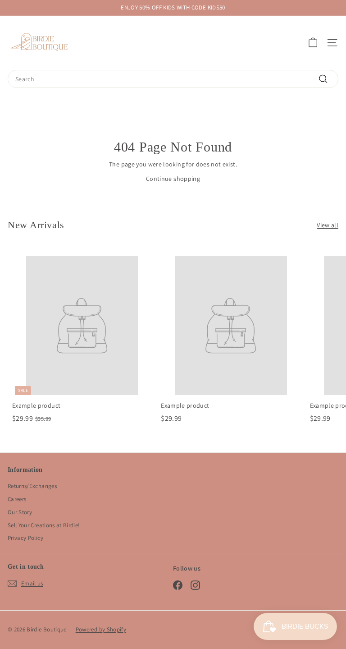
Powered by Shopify (101, 629)
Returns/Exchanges (32, 486)
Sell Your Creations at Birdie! (44, 525)
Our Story (20, 512)
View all (327, 225)
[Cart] (312, 42)
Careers (17, 499)
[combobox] (173, 79)
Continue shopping (173, 179)
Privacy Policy (25, 538)
